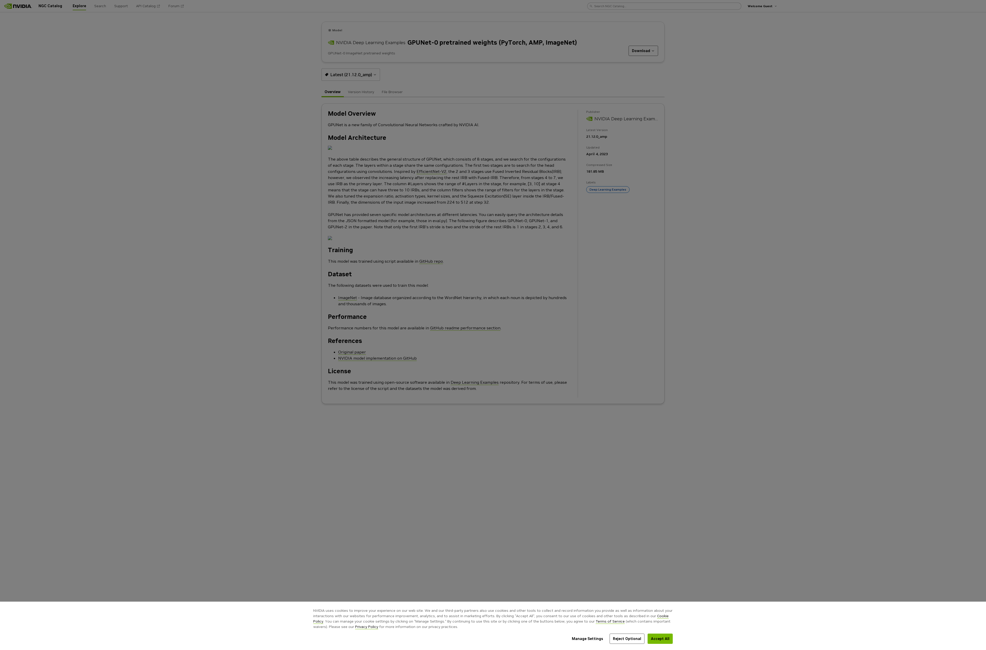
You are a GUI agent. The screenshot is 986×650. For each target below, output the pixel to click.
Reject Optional (627, 638)
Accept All (660, 638)
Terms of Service (610, 621)
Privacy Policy (366, 626)
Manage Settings (587, 638)
